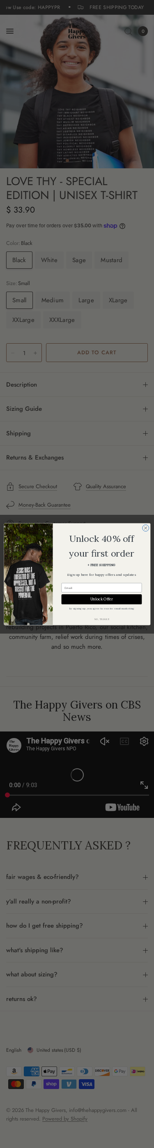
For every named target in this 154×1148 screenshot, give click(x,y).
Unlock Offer (101, 599)
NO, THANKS (101, 619)
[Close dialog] (145, 528)
